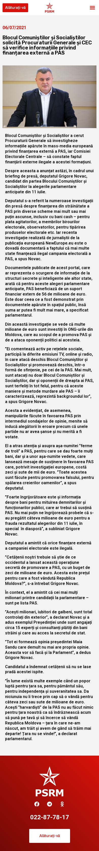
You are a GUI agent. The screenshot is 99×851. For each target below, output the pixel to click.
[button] (92, 8)
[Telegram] (49, 804)
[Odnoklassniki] (62, 804)
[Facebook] (37, 804)
